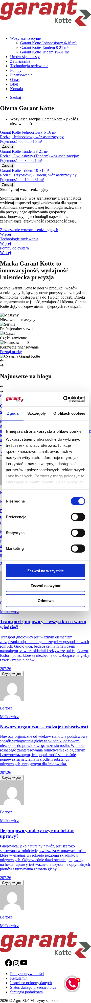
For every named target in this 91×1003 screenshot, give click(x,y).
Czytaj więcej (11, 674)
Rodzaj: (6, 137)
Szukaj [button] (15, 97)
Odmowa (46, 600)
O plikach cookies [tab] (69, 413)
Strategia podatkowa (26, 992)
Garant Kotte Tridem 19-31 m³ (44, 52)
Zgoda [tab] (12, 413)
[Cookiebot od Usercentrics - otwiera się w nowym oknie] (64, 399)
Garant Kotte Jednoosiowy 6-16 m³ (48, 43)
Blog (14, 84)
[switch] (78, 517)
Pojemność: (9, 141)
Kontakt (16, 89)
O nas (14, 79)
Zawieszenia (20, 61)
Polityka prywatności (27, 973)
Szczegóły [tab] (36, 413)
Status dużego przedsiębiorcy (33, 987)
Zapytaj (7, 146)
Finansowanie (21, 75)
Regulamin (19, 978)
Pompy (15, 70)
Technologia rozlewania (29, 66)
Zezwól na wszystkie (45, 570)
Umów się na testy (25, 56)
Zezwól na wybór (46, 585)
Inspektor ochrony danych (31, 983)
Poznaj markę (11, 352)
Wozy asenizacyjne (25, 38)
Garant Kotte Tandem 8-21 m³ (44, 47)
